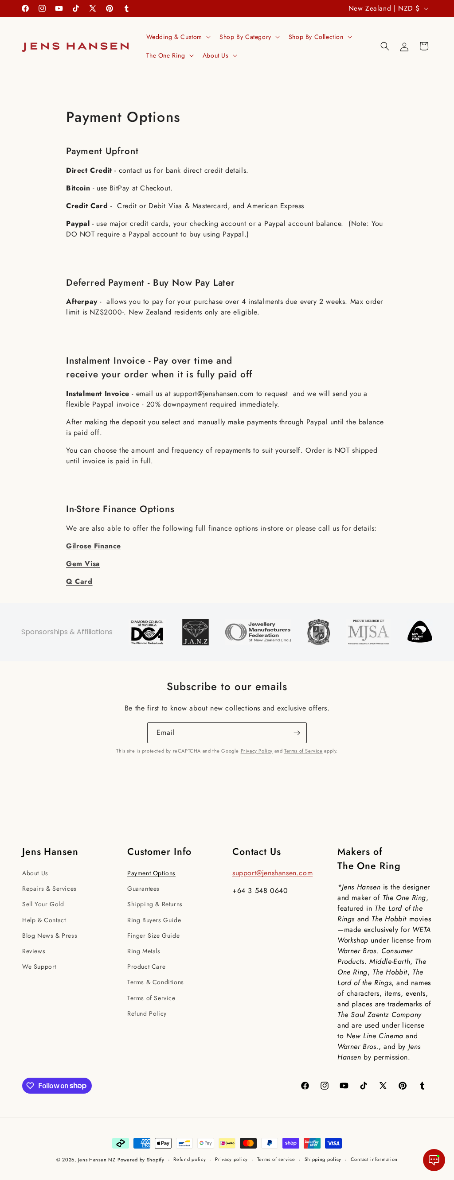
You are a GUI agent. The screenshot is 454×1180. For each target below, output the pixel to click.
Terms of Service (303, 750)
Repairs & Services (49, 888)
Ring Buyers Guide (154, 920)
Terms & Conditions (155, 982)
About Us (35, 873)
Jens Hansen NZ (97, 1159)
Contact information (374, 1159)
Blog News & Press (49, 935)
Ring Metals (143, 951)
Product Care (146, 966)
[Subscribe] (296, 732)
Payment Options (151, 873)
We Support (39, 966)
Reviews (33, 951)
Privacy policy (231, 1159)
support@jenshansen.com (272, 873)
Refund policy (189, 1159)
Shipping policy (323, 1159)
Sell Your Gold (43, 904)
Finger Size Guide (153, 935)
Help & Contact (44, 920)
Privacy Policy (257, 750)
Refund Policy (147, 1013)
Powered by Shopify (140, 1159)
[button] (178, 36)
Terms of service (276, 1159)
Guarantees (143, 888)
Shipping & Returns (155, 904)
